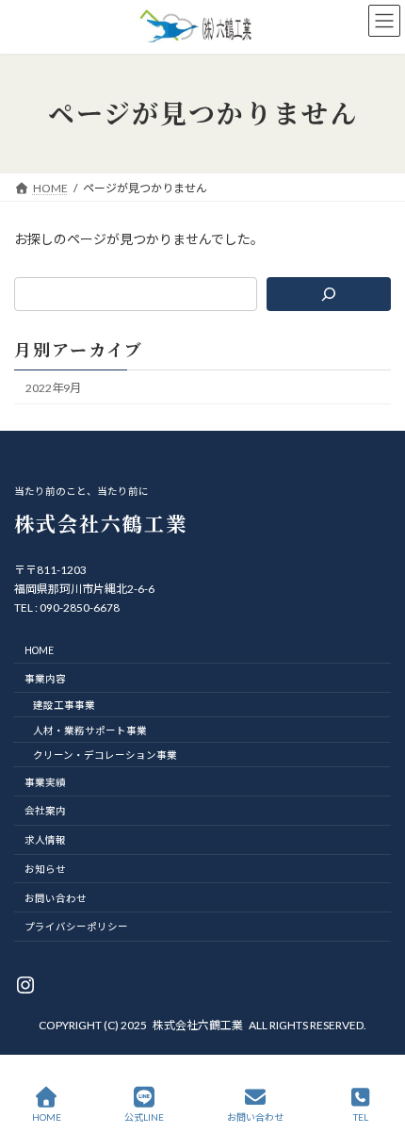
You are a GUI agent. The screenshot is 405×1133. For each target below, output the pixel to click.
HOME (46, 1117)
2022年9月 (53, 388)
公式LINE (144, 1117)
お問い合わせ (255, 1117)
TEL (360, 1117)
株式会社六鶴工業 (198, 1025)
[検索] (329, 294)
